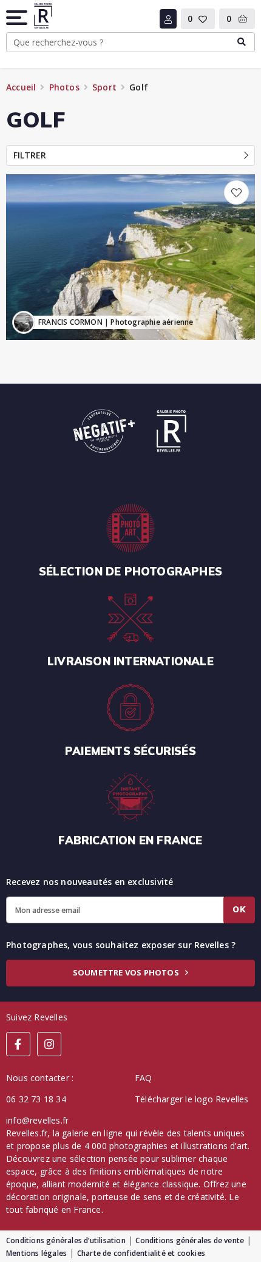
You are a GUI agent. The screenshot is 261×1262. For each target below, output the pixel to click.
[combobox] (130, 42)
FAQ (143, 1078)
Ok (239, 909)
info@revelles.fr (37, 1120)
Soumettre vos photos (127, 972)
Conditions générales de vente (189, 1240)
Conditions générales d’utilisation (66, 1240)
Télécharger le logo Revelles (192, 1099)
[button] (17, 17)
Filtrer (29, 155)
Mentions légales (36, 1253)
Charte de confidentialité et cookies (141, 1253)
